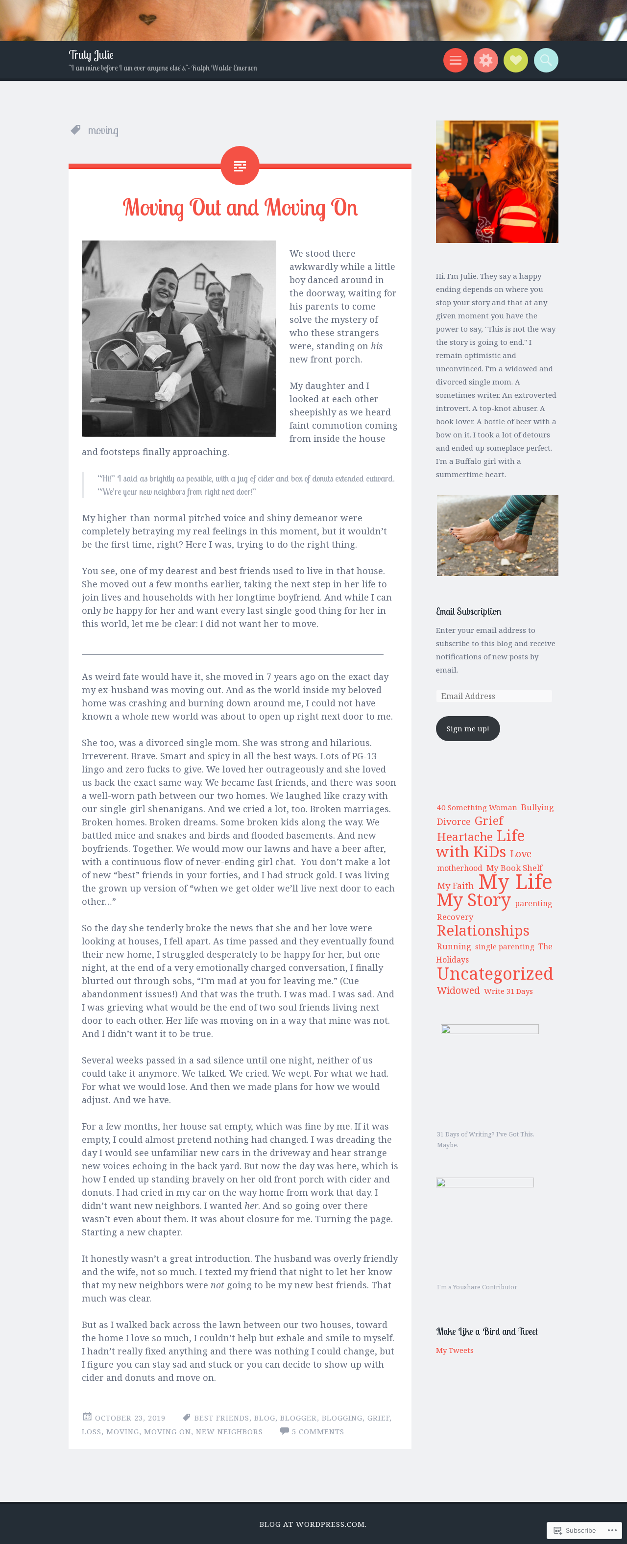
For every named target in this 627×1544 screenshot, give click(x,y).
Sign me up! (468, 728)
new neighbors (229, 1431)
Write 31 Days (508, 991)
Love (520, 853)
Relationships (483, 930)
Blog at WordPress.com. (313, 1524)
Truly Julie (91, 55)
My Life (515, 881)
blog (264, 1418)
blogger (298, 1418)
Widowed (458, 990)
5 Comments (318, 1431)
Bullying (537, 807)
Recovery (455, 916)
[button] (497, 535)
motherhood (459, 868)
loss (91, 1431)
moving (122, 1431)
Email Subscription (469, 611)
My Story (474, 899)
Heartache (465, 836)
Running (454, 946)
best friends (221, 1418)
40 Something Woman (477, 807)
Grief (489, 820)
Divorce (454, 821)
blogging (342, 1418)
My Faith (455, 886)
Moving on (167, 1431)
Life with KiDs (480, 843)
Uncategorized (495, 973)
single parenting (504, 946)
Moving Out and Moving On (240, 207)
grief (378, 1418)
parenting (534, 903)
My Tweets (455, 1350)
